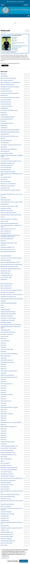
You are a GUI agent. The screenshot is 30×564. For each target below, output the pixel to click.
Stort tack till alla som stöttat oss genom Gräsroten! (11, 161)
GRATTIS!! (3, 307)
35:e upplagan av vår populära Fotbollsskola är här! (11, 144)
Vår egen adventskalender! (6, 255)
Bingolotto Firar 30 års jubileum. (7, 210)
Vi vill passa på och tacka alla (6, 106)
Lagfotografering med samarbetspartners (9, 149)
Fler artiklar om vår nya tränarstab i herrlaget (9, 206)
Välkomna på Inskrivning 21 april (7, 534)
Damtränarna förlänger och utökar (7, 362)
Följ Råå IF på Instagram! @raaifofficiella (8, 303)
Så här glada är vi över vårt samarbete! (8, 183)
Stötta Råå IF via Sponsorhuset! (7, 334)
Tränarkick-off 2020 (4, 336)
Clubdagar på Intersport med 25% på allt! (9, 243)
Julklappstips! (3, 197)
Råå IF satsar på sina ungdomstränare (8, 480)
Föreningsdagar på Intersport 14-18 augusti (9, 407)
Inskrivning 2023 (4, 147)
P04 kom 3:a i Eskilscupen (6, 506)
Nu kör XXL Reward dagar (6, 104)
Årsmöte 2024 (3, 121)
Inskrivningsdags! (4, 76)
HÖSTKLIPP (3, 138)
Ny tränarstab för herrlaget (6, 208)
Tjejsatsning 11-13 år (5, 530)
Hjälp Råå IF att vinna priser (6, 465)
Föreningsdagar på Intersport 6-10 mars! (8, 454)
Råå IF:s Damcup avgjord (5, 355)
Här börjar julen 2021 (5, 204)
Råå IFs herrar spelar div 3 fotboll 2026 (8, 78)
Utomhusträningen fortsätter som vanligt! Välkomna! (11, 324)
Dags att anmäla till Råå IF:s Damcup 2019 (9, 377)
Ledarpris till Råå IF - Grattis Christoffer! (8, 448)
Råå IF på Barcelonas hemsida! (7, 283)
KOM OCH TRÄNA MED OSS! (6, 140)
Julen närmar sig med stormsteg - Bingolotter (10, 93)
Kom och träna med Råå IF (6, 99)
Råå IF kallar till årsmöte (5, 89)
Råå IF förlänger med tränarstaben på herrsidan (10, 132)
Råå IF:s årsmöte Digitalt (5, 181)
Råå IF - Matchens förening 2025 (7, 80)
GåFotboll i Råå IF (4, 95)
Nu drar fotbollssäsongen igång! (7, 450)
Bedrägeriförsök (4, 279)
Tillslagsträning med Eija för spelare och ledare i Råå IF (11, 528)
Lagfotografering (4, 114)
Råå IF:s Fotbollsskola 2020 (6, 285)
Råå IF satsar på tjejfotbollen (6, 459)
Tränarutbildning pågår (5, 330)
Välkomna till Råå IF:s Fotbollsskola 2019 (9, 426)
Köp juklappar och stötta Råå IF (7, 474)
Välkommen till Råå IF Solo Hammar (8, 476)
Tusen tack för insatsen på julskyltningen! (9, 469)
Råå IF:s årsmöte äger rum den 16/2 (8, 249)
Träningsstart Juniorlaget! (6, 482)
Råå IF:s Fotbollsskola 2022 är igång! (8, 171)
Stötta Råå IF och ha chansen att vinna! (8, 296)
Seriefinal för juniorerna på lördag (7, 375)
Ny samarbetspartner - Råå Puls (7, 123)
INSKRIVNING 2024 (4, 108)
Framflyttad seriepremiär (5, 309)
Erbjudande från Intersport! (6, 322)
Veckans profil (5, 31)
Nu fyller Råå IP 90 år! (5, 525)
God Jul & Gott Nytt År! (5, 463)
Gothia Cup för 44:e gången (6, 511)
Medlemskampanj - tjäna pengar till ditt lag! (9, 266)
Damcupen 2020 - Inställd (5, 270)
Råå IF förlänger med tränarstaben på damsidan (10, 129)
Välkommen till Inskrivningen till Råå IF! (8, 313)
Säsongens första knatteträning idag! (8, 311)
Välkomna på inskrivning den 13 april (8, 452)
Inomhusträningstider (5, 486)
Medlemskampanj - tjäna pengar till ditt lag (9, 467)
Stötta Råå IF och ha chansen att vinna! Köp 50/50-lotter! (12, 294)
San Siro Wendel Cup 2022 (6, 177)
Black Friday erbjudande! (5, 199)
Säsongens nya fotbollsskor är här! (7, 247)
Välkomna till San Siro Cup (6, 400)
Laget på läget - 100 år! (5, 188)
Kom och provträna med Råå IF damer (8, 332)
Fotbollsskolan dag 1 (5, 520)
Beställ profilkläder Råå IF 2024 (7, 119)
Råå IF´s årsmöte (4, 456)
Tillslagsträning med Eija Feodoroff (8, 441)
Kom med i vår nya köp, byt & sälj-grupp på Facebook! (11, 290)
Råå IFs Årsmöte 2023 (5, 151)
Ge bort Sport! (3, 245)
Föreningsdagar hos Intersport (7, 394)
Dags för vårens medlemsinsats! (7, 238)
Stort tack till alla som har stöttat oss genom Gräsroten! (12, 202)
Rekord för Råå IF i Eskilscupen (7, 413)
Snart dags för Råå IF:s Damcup (7, 484)
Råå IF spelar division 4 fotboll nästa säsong (9, 136)
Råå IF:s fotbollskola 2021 (6, 231)
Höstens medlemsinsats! (5, 273)
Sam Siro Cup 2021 (4, 221)
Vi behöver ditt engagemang (6, 538)
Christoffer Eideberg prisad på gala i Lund (9, 446)
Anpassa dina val (5, 558)
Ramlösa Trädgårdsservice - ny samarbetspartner (10, 82)
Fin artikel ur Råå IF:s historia (6, 91)
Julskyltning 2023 (4, 127)
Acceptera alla (23, 561)
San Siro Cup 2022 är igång (6, 167)
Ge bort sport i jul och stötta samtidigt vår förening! (11, 258)
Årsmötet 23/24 (4, 112)
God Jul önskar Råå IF (5, 158)
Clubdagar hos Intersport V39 (6, 165)
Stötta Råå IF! (3, 301)
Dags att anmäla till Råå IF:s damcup (8, 496)
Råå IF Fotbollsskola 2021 (6, 233)
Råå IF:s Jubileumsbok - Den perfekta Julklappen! (10, 190)
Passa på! (2, 217)
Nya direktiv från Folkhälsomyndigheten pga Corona (11, 268)
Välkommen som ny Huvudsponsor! (8, 185)
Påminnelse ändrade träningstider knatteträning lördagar (12, 298)
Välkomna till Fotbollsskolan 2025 (7, 84)
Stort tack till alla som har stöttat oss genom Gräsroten (11, 264)
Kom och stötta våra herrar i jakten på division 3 (10, 494)
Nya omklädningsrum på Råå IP (7, 153)
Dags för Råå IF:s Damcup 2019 (7, 360)
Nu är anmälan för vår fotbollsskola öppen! (9, 110)
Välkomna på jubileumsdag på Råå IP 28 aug (9, 223)
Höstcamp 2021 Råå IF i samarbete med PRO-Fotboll (11, 214)
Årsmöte (2, 461)
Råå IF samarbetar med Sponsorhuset (8, 251)
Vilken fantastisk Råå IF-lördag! (7, 532)
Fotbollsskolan (4, 73)
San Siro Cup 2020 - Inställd (6, 277)
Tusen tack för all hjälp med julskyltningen (9, 353)
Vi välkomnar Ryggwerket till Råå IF (7, 116)
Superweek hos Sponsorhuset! (7, 316)
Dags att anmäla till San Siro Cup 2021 (8, 228)
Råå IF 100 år (3, 240)
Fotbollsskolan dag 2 (5, 518)
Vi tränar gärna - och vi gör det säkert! (8, 318)
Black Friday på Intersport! (6, 260)
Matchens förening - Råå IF (6, 101)
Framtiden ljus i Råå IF (5, 134)
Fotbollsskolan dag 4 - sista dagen (7, 514)
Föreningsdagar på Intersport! (6, 275)
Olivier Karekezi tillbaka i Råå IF (7, 536)
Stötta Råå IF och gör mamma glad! (7, 292)
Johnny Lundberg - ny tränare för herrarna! (9, 370)
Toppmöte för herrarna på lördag (7, 504)
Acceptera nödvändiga (13, 561)
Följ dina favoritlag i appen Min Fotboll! (8, 212)
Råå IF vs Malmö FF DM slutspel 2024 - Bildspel (10, 97)
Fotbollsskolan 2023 (5, 142)
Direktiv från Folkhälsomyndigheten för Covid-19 (10, 262)
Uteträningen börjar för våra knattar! (8, 320)
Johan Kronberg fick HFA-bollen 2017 (8, 540)
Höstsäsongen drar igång (6, 169)
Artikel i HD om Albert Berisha (6, 543)
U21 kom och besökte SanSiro (7, 383)
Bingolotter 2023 (4, 125)
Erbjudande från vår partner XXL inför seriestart (10, 86)
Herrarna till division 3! (5, 489)
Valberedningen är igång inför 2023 (7, 163)
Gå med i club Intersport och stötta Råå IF (9, 219)
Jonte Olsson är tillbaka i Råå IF (7, 349)
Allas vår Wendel (4, 179)
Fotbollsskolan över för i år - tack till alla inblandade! (11, 422)
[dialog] (15, 555)
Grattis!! (2, 305)
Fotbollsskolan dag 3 (5, 516)
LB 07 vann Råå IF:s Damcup (6, 471)
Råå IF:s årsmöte (4, 545)
